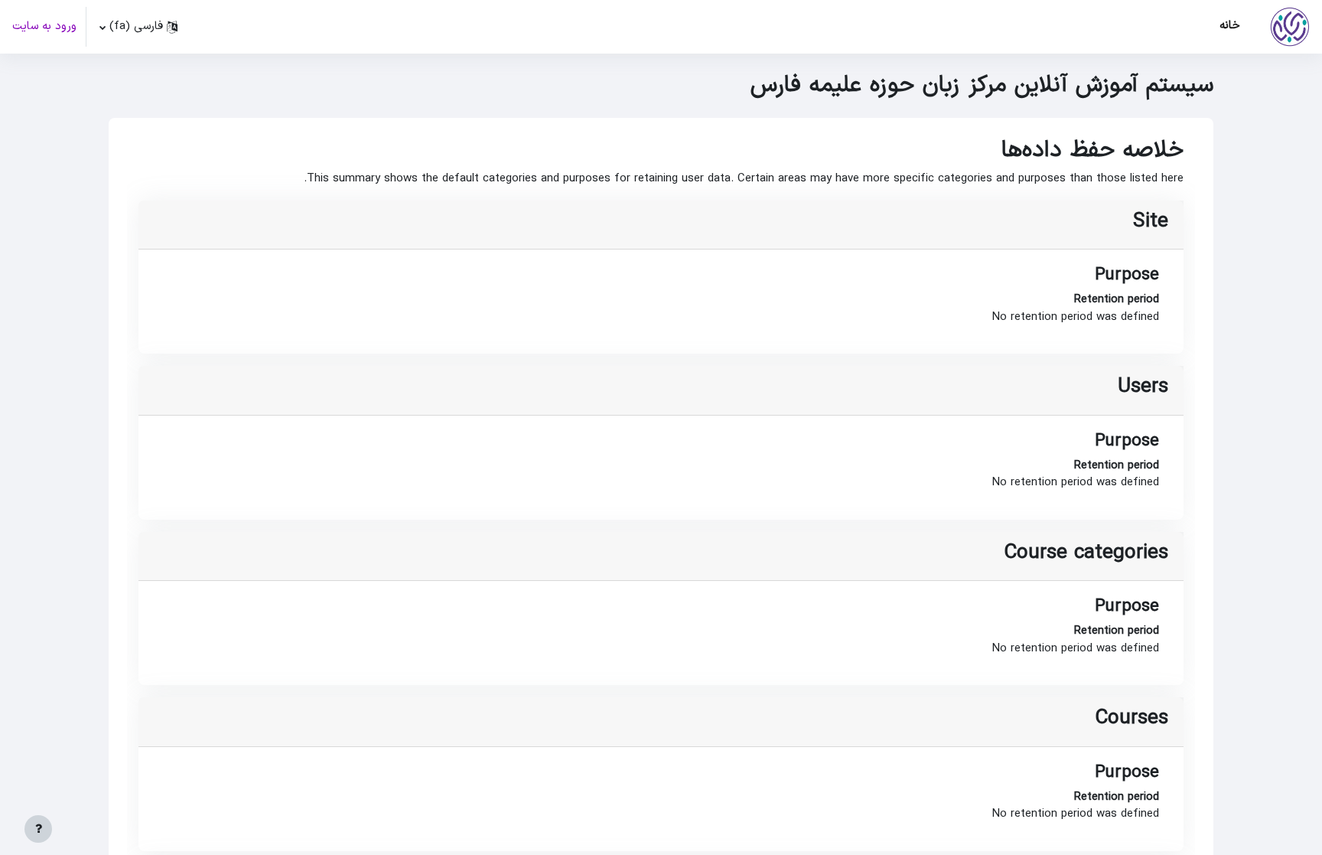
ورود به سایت (44, 26)
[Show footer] (38, 829)
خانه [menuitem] (1229, 25)
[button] (139, 27)
